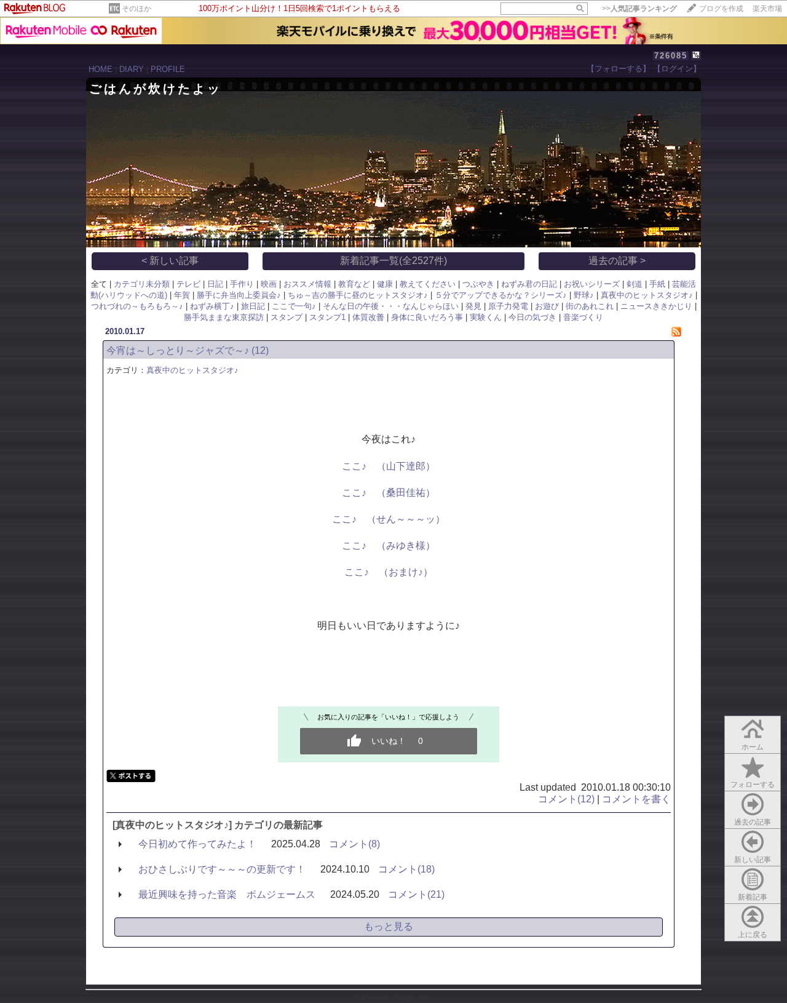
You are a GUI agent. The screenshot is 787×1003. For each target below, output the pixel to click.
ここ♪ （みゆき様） (388, 545)
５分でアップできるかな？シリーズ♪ (501, 295)
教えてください (428, 284)
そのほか (136, 8)
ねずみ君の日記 (529, 284)
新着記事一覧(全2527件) (393, 260)
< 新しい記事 (170, 260)
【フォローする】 (619, 68)
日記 (215, 284)
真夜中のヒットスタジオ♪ (647, 295)
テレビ (188, 284)
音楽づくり (583, 317)
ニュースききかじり (656, 306)
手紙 (657, 284)
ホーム (753, 747)
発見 (473, 306)
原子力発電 (508, 306)
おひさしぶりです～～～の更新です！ (222, 869)
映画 (269, 284)
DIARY (131, 69)
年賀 (182, 295)
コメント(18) (406, 869)
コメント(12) (566, 799)
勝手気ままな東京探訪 (224, 317)
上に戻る (752, 934)
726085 (670, 55)
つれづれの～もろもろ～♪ (137, 306)
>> (639, 8)
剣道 (635, 284)
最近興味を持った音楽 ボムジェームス (226, 894)
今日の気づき (532, 317)
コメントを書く (636, 799)
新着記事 (752, 897)
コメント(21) (416, 894)
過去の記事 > (617, 260)
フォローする (752, 784)
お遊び (547, 306)
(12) (260, 350)
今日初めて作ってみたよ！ (197, 844)
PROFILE (168, 69)
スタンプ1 (327, 317)
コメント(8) (354, 844)
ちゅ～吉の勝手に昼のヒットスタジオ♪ (358, 295)
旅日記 (253, 306)
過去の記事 (752, 822)
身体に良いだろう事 (427, 317)
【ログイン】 (677, 68)
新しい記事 (752, 859)
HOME (101, 69)
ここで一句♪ (294, 306)
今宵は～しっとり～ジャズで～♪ (177, 350)
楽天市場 (767, 8)
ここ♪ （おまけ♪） (388, 572)
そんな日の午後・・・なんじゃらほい (391, 306)
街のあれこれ (590, 306)
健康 (385, 284)
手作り (242, 284)
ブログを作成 (721, 8)
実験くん (486, 317)
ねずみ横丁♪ (212, 306)
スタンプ (287, 317)
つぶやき (478, 284)
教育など (354, 284)
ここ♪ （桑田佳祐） (388, 492)
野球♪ (584, 295)
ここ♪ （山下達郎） (388, 466)
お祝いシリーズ (592, 284)
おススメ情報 (307, 284)
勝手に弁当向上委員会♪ (239, 295)
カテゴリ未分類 (142, 284)
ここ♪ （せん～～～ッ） (388, 519)
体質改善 (368, 317)
